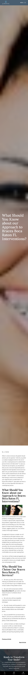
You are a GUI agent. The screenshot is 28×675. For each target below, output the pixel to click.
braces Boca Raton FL (8, 591)
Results (23, 673)
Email (14, 673)
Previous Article (6, 639)
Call (5, 673)
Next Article (22, 642)
